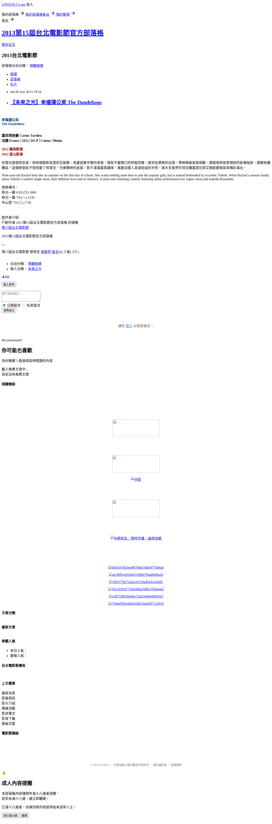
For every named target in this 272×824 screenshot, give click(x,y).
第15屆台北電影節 (15, 227)
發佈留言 (8, 310)
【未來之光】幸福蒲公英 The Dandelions (56, 102)
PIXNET (104, 764)
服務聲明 (176, 764)
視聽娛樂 (36, 65)
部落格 (15, 79)
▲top (5, 276)
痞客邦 (46, 252)
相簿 (13, 74)
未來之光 (35, 269)
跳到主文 (8, 44)
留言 (55, 252)
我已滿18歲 (10, 815)
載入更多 (8, 284)
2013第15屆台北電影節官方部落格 (53, 33)
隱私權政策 (160, 764)
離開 (24, 815)
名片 (13, 84)
